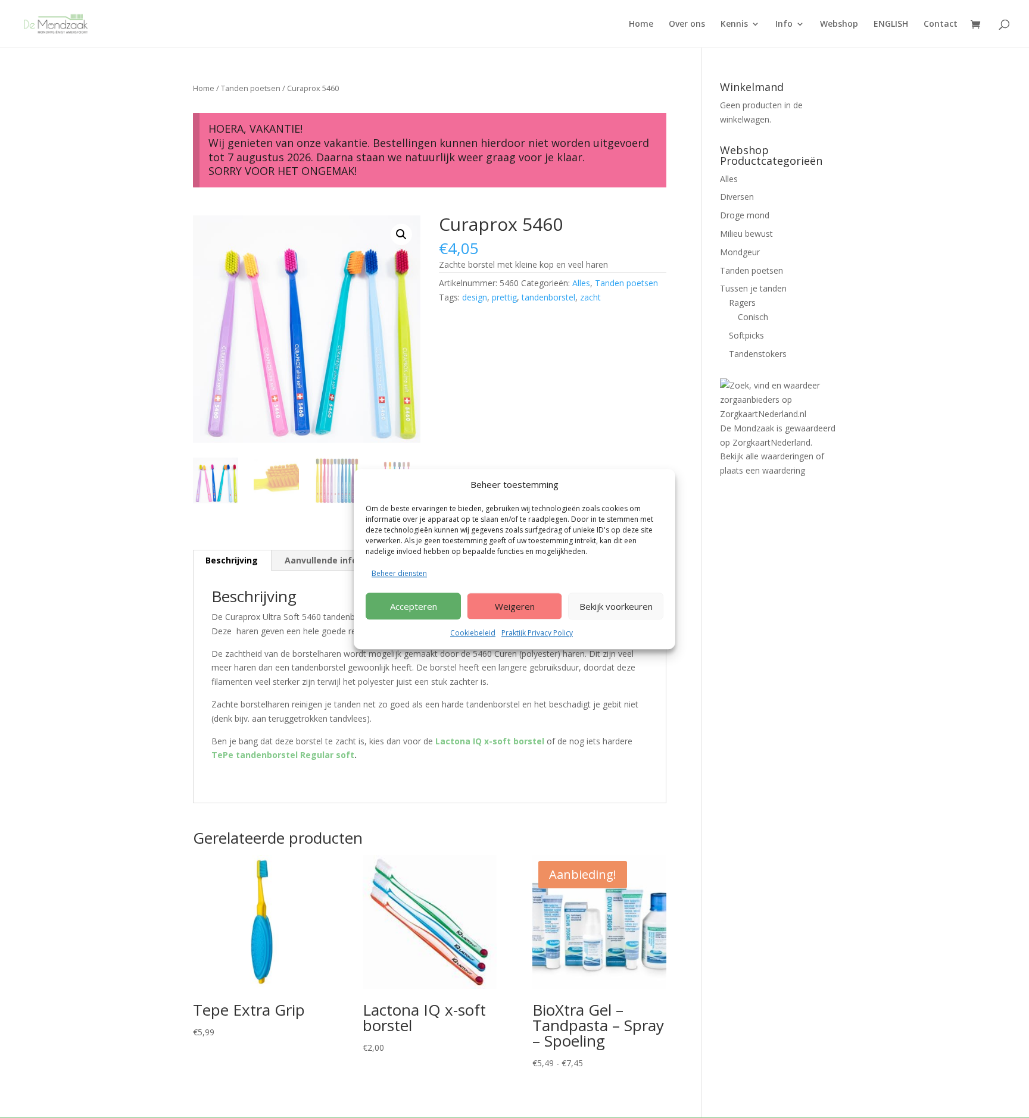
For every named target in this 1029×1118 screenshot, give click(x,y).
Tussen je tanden (753, 288)
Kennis (734, 24)
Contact (941, 24)
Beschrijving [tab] (231, 560)
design (474, 297)
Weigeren (515, 606)
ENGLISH (891, 24)
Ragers (742, 302)
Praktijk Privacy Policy (537, 633)
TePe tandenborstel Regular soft (282, 754)
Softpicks (746, 335)
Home (641, 24)
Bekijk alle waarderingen (766, 456)
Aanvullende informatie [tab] (335, 560)
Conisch (753, 316)
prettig (504, 297)
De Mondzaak (747, 428)
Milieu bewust (746, 233)
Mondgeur (740, 252)
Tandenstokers (758, 353)
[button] (401, 234)
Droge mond (744, 215)
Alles (581, 283)
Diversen (737, 196)
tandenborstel (548, 297)
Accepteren (413, 606)
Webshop (839, 24)
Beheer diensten (399, 574)
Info (784, 24)
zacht (590, 297)
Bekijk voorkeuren (616, 606)
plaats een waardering (762, 470)
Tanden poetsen (250, 88)
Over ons (687, 24)
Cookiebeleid (472, 633)
